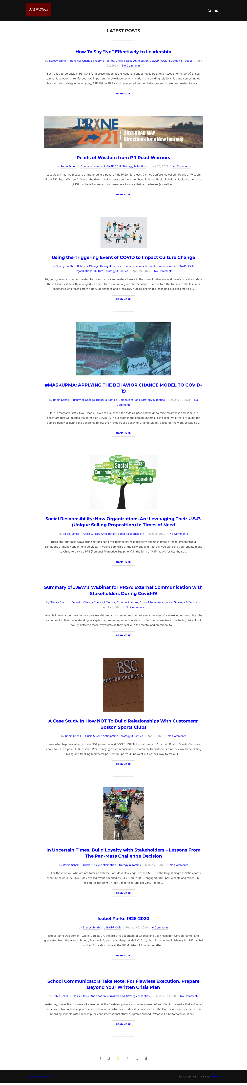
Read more (125, 93)
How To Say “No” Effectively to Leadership (123, 51)
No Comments (131, 65)
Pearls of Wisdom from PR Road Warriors (123, 157)
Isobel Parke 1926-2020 (123, 918)
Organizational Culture (89, 271)
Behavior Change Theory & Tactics (92, 60)
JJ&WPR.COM (159, 60)
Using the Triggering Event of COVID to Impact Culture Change (123, 257)
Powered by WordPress (39, 1076)
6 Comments (160, 927)
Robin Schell (68, 166)
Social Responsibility (131, 533)
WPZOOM (215, 1076)
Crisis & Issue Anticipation (132, 60)
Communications (91, 166)
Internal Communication (160, 266)
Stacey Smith (57, 60)
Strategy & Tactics (180, 60)
